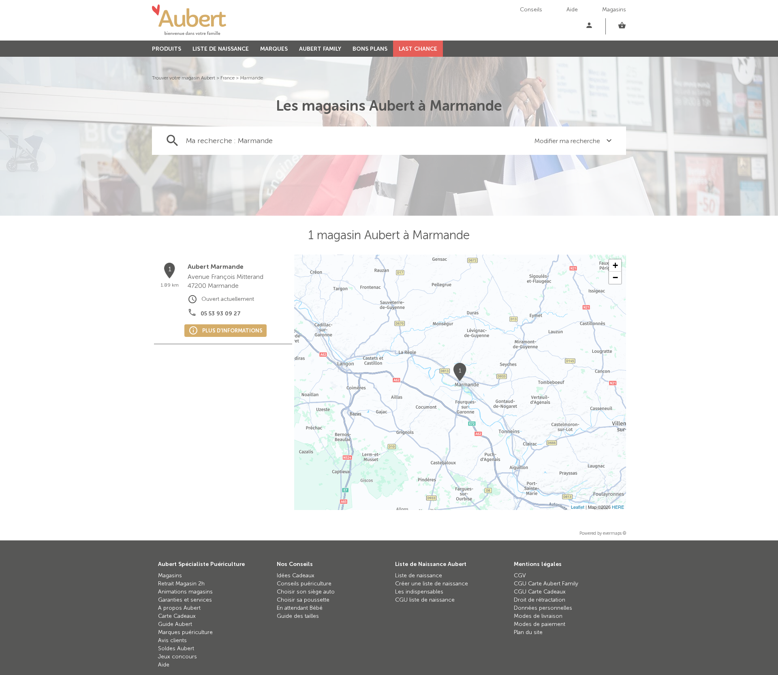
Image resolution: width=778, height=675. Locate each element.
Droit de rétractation (539, 599)
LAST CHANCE (418, 48)
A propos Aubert (179, 607)
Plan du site (528, 632)
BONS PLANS (370, 48)
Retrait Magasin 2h (181, 583)
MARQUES (274, 48)
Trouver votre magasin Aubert (183, 78)
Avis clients (172, 640)
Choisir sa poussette (303, 599)
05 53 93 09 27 (221, 313)
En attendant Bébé (300, 607)
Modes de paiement (539, 624)
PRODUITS (166, 48)
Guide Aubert (175, 624)
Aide (572, 9)
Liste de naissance (418, 575)
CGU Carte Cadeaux (540, 591)
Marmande (251, 78)
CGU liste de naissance (425, 599)
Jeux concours (177, 656)
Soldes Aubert (176, 648)
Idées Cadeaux (295, 575)
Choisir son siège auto (306, 591)
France (227, 78)
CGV (520, 575)
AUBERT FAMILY (320, 48)
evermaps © (614, 533)
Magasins (614, 9)
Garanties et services (185, 599)
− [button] (615, 277)
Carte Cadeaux (177, 616)
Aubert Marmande (216, 266)
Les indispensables (419, 591)
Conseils (531, 9)
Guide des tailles (298, 616)
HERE (618, 507)
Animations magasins (185, 591)
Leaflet (577, 507)
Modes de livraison (538, 616)
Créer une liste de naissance (431, 583)
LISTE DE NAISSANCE (220, 48)
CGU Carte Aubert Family (546, 583)
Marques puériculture (185, 632)
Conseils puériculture (304, 583)
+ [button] (615, 265)
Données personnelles (543, 607)
